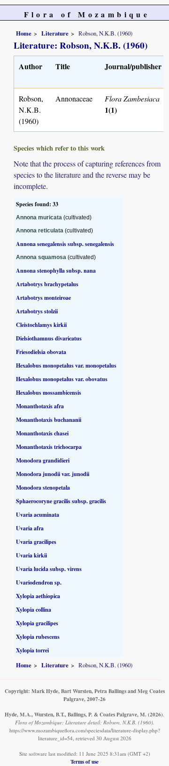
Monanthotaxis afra (40, 406)
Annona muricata (39, 217)
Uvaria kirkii (31, 555)
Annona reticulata (39, 230)
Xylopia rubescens (38, 637)
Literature (55, 33)
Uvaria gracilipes (36, 542)
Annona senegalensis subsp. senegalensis (65, 244)
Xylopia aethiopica (38, 596)
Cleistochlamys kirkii (41, 325)
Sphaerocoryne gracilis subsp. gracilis (61, 501)
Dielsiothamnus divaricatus (49, 338)
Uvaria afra (30, 528)
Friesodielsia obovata (41, 352)
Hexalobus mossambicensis (48, 393)
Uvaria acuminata (37, 515)
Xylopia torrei (32, 650)
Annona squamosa (41, 257)
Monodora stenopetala (43, 487)
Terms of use (84, 762)
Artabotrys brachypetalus (47, 284)
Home (23, 33)
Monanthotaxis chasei (42, 433)
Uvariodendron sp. (38, 582)
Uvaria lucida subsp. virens (49, 569)
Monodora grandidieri (42, 460)
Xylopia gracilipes (37, 623)
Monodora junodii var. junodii (52, 474)
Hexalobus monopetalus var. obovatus (62, 379)
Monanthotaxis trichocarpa (49, 447)
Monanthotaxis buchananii (48, 420)
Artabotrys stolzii (37, 311)
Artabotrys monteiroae (43, 298)
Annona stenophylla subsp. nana (56, 271)
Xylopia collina (33, 610)
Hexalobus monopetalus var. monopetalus (66, 365)
